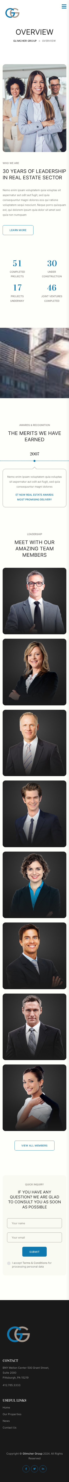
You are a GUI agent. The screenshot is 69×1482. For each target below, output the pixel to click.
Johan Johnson (34, 630)
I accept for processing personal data (32, 1264)
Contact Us (9, 1427)
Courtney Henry (34, 984)
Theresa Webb (34, 1055)
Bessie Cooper (34, 913)
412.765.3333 (12, 1385)
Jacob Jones (34, 771)
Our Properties (12, 1414)
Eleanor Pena (34, 701)
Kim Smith (34, 842)
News (6, 1421)
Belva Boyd (34, 1126)
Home (6, 1407)
